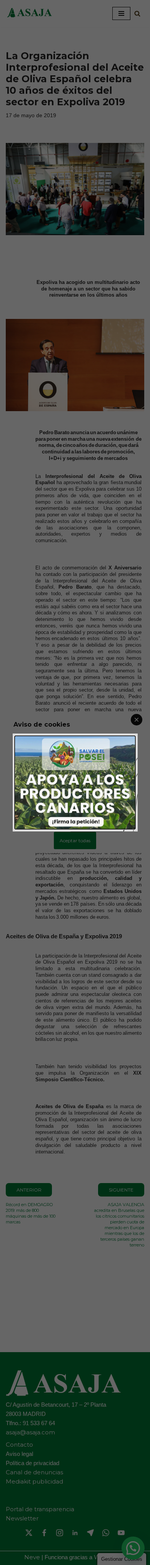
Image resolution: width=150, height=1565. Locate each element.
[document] (75, 782)
